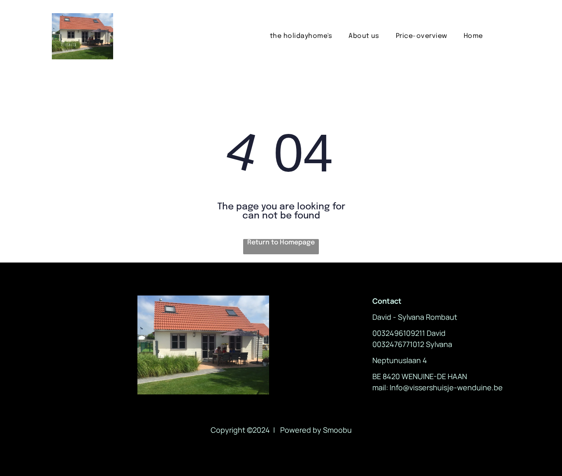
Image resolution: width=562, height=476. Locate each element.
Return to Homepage (281, 242)
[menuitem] (301, 36)
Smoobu (337, 430)
